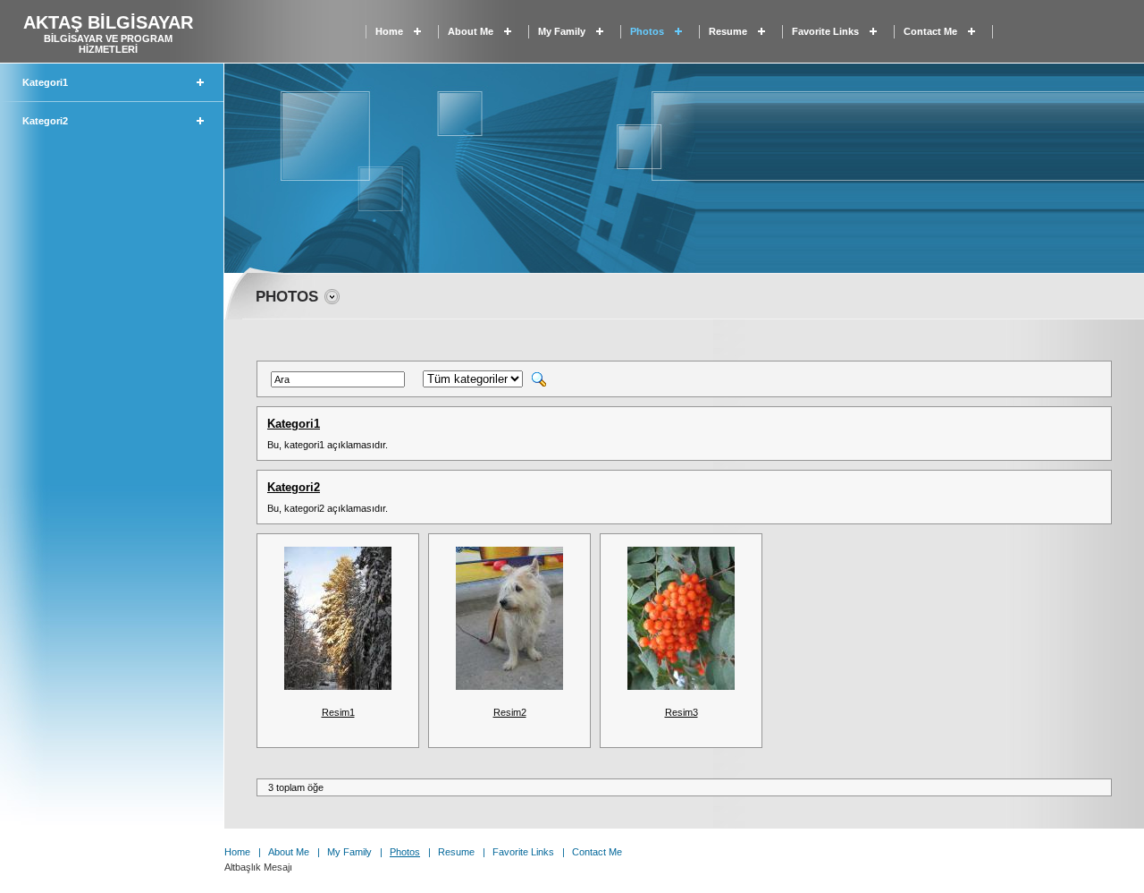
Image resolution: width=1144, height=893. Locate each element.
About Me (470, 31)
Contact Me (930, 31)
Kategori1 (45, 82)
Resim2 (509, 712)
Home (389, 31)
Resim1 (338, 712)
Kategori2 (45, 120)
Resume (728, 31)
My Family (561, 31)
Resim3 (681, 712)
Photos (647, 31)
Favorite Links (825, 31)
